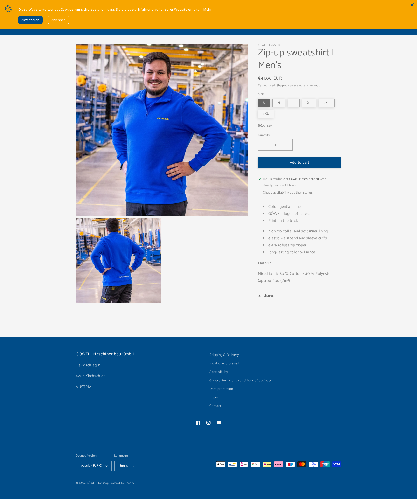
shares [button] (269, 295)
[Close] (412, 4)
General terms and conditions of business (240, 380)
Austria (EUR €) (91, 465)
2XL (327, 102)
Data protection (221, 389)
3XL (266, 113)
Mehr (207, 9)
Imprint (214, 397)
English (124, 465)
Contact (215, 406)
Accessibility (218, 372)
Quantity (264, 135)
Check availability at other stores (288, 192)
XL (309, 102)
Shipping (282, 85)
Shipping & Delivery (224, 355)
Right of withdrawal (224, 363)
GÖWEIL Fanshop (98, 483)
